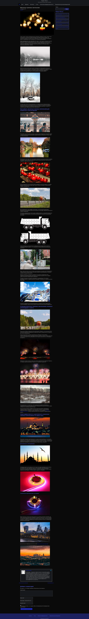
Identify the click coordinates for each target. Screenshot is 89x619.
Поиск (57, 7)
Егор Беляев (28, 570)
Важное (26, 4)
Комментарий (22, 590)
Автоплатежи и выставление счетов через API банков (62, 24)
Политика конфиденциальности (46, 4)
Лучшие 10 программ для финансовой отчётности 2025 (61, 18)
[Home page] (19, 4)
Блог (22, 4)
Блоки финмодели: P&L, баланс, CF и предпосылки (62, 21)
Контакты (32, 4)
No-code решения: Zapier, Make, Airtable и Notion (61, 14)
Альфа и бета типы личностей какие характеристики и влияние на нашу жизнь (62, 27)
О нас (37, 4)
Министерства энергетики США (42, 543)
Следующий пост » (51, 582)
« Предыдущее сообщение (23, 582)
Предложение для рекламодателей (62, 4)
